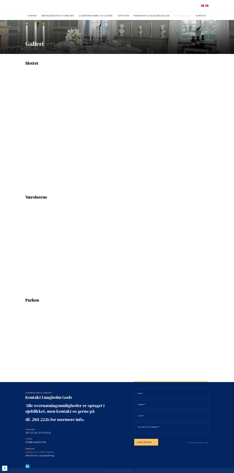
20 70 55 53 (45, 433)
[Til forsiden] (41, 5)
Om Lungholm (182, 15)
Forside (32, 15)
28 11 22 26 (31, 433)
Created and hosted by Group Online (117, 471)
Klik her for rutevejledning (39, 455)
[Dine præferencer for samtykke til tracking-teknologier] (4, 468)
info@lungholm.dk (35, 442)
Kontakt (201, 15)
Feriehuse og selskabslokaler (151, 15)
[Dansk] (202, 5)
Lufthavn (123, 15)
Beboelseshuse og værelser (58, 15)
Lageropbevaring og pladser (96, 15)
